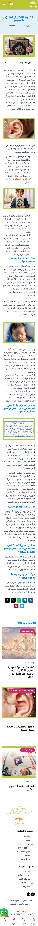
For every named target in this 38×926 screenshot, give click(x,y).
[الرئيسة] (33, 919)
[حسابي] (4, 919)
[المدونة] (14, 919)
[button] (6, 63)
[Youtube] (29, 894)
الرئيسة (33, 924)
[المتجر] (23, 919)
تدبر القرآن (26, 179)
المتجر (24, 924)
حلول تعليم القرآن (16, 690)
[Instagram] (33, 894)
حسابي (5, 924)
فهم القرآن (16, 179)
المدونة (14, 924)
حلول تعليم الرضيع (27, 631)
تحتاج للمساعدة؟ (22, 911)
